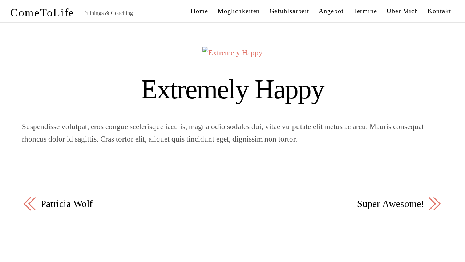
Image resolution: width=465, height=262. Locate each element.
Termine (365, 11)
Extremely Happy (232, 89)
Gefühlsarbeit (290, 11)
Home (199, 11)
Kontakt (439, 11)
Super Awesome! (390, 203)
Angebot (331, 11)
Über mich (402, 11)
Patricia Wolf (67, 203)
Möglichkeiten (239, 11)
